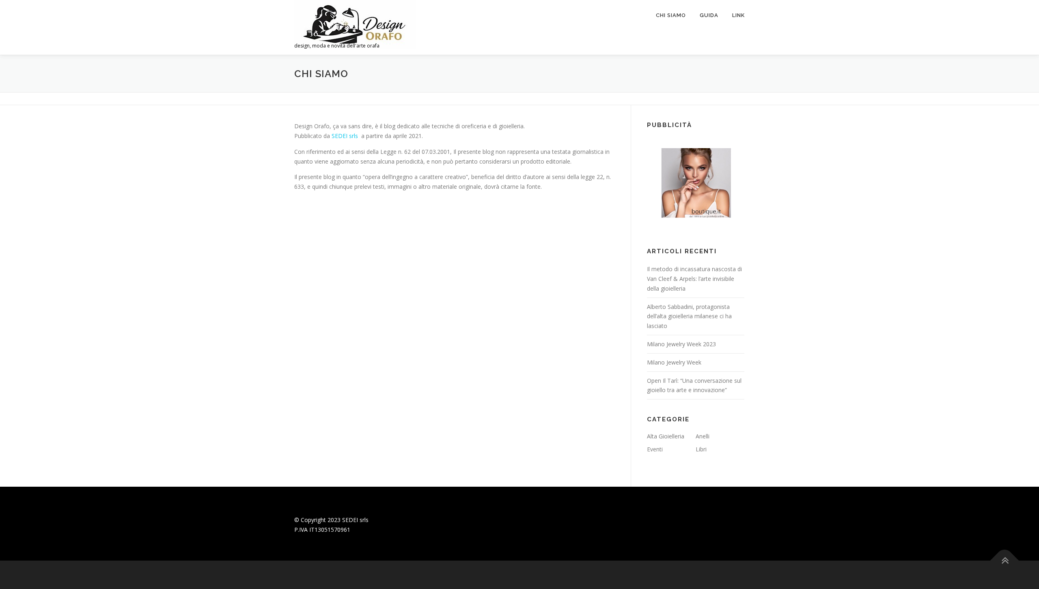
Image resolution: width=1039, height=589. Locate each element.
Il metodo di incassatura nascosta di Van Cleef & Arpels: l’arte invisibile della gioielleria (694, 278)
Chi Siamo (671, 15)
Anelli (702, 436)
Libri (701, 449)
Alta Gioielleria (665, 436)
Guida (709, 15)
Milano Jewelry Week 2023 (681, 344)
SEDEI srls (345, 136)
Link (738, 15)
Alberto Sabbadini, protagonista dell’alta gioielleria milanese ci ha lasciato (689, 316)
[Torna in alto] (1004, 560)
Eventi (655, 449)
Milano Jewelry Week (674, 362)
